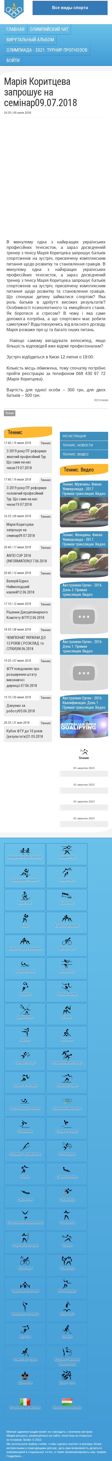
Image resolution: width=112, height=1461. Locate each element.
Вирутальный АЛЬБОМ (30, 39)
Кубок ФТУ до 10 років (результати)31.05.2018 (25, 734)
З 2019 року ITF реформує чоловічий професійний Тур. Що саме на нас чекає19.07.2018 (27, 496)
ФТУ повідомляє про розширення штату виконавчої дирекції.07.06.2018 (23, 677)
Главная (15, 29)
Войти (13, 60)
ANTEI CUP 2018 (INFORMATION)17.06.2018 (27, 558)
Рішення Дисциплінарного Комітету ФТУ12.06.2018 (27, 615)
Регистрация (74, 436)
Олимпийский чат (49, 29)
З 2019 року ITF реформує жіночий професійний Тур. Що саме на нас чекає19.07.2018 (27, 459)
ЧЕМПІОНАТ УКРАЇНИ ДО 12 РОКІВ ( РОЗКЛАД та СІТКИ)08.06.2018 (26, 643)
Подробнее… (15, 1456)
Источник (101, 400)
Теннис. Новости (78, 445)
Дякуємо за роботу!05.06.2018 (21, 708)
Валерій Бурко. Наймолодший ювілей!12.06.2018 (20, 587)
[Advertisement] (56, 178)
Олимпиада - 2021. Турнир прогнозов (47, 50)
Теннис (9, 413)
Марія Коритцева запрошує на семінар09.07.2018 (21, 530)
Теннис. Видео (75, 454)
